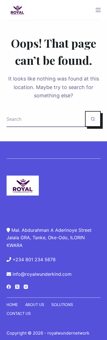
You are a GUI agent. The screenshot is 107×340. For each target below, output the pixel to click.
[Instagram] (26, 287)
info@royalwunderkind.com (42, 274)
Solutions (62, 304)
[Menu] (98, 10)
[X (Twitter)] (17, 287)
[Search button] (93, 119)
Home (12, 304)
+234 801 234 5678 (34, 259)
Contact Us (19, 313)
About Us (34, 304)
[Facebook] (9, 287)
